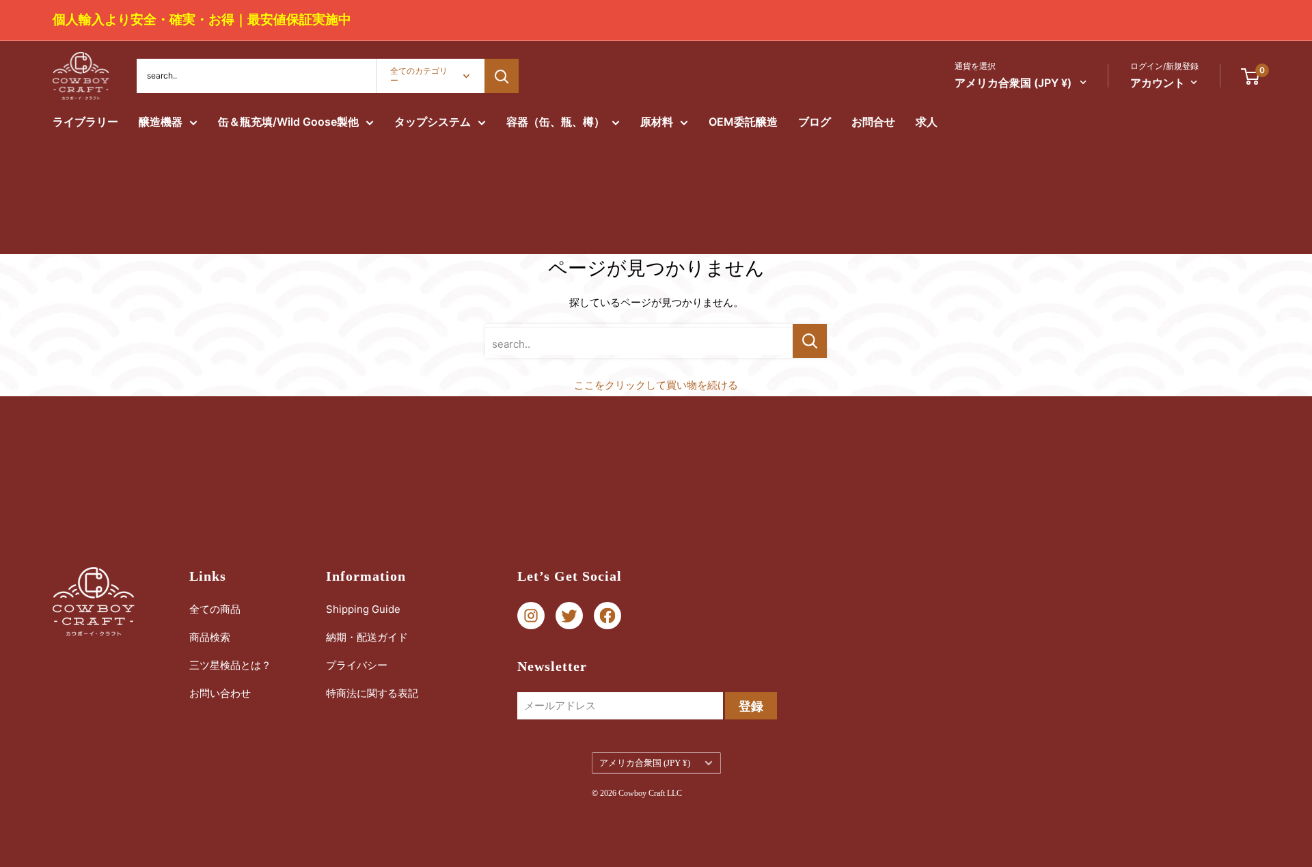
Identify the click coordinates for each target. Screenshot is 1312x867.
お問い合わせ (220, 693)
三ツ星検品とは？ (230, 665)
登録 (751, 706)
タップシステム (432, 121)
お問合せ (873, 121)
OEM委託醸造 (743, 121)
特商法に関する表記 (372, 693)
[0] (1250, 75)
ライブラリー (85, 121)
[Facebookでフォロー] (607, 616)
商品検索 (209, 637)
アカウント (1157, 83)
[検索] (501, 76)
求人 (927, 121)
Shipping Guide (363, 609)
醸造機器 (160, 121)
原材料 (656, 121)
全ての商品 (215, 609)
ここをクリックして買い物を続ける (656, 385)
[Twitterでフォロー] (569, 616)
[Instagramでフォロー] (531, 616)
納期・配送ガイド (367, 637)
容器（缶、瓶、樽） (555, 121)
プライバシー (356, 665)
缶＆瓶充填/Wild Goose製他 (288, 121)
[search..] (810, 341)
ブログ (814, 121)
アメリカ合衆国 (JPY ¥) (644, 763)
